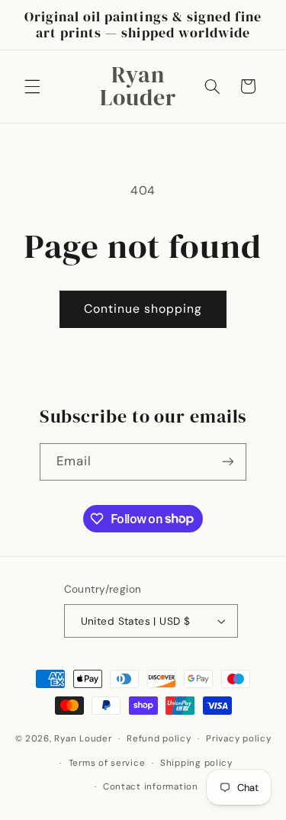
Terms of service (107, 763)
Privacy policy (238, 738)
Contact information (150, 787)
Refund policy (159, 738)
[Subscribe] (228, 462)
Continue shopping (143, 309)
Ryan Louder (82, 738)
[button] (32, 86)
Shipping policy (196, 763)
